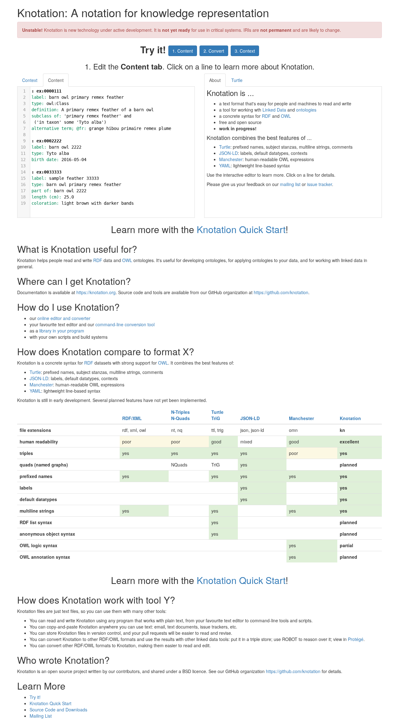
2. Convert (214, 51)
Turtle (224, 147)
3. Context (245, 51)
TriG (215, 418)
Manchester (231, 159)
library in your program (61, 331)
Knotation (350, 418)
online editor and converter (63, 318)
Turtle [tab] (237, 80)
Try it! (35, 697)
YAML (225, 165)
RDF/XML (132, 418)
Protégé (355, 639)
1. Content (182, 51)
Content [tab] (56, 80)
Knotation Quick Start (241, 229)
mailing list (290, 184)
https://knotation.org (96, 292)
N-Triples (180, 412)
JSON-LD (228, 153)
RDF (266, 116)
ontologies (306, 110)
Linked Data (274, 110)
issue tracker (319, 184)
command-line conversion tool (125, 324)
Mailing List (41, 716)
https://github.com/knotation (281, 292)
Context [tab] (29, 80)
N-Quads (180, 418)
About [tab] (215, 80)
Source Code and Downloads (58, 709)
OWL (286, 116)
